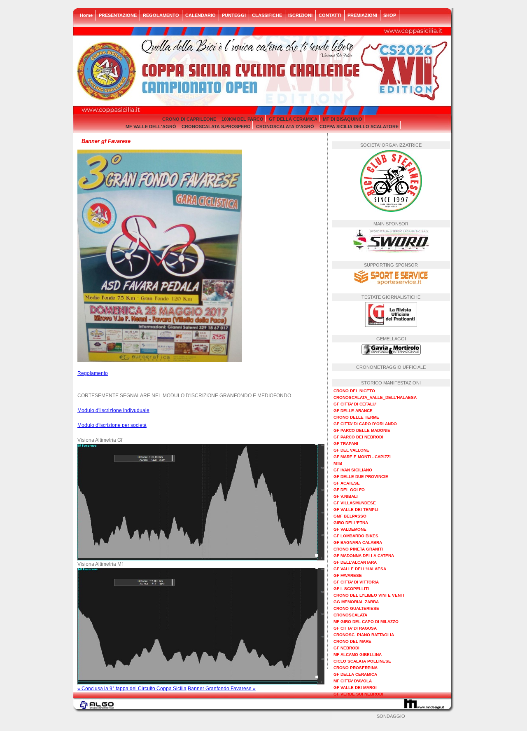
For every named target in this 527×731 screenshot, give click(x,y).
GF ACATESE (346, 483)
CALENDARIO (200, 15)
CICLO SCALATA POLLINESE (362, 661)
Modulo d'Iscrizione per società (112, 425)
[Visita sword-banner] (391, 250)
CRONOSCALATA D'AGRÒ (285, 126)
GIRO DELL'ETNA (350, 522)
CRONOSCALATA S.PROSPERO (216, 126)
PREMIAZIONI (362, 15)
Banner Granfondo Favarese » (222, 688)
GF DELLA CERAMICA (293, 119)
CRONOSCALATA (350, 615)
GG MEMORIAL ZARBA (356, 602)
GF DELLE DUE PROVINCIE (360, 476)
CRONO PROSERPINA (355, 667)
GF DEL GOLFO (349, 489)
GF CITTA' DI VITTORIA (356, 582)
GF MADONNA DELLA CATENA (363, 555)
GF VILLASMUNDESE (354, 503)
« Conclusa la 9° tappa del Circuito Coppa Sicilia (132, 688)
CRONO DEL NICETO (354, 391)
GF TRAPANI (345, 443)
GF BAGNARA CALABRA (357, 542)
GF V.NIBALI (345, 496)
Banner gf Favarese (106, 141)
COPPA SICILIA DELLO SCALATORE (359, 126)
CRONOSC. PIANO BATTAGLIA (363, 635)
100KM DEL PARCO (243, 119)
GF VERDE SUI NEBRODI (358, 694)
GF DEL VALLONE (351, 450)
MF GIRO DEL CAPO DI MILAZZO (366, 621)
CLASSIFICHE (267, 15)
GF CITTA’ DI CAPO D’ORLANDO (365, 424)
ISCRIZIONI (300, 15)
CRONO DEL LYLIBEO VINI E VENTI (368, 595)
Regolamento (92, 373)
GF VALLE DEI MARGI (355, 687)
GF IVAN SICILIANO (352, 470)
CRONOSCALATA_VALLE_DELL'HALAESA (375, 397)
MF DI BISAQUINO (342, 119)
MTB (337, 463)
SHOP (389, 15)
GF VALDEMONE (349, 529)
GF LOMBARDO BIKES (355, 536)
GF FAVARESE (347, 575)
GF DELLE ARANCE (353, 410)
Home (86, 15)
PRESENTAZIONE (118, 15)
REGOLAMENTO (161, 15)
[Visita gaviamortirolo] (391, 352)
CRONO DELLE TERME (356, 417)
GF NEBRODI (346, 648)
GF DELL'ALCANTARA (355, 562)
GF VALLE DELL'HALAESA (359, 569)
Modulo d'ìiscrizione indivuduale (113, 410)
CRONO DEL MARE (352, 641)
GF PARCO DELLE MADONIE (361, 430)
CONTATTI (330, 15)
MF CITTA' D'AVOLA (352, 681)
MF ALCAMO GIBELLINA (357, 654)
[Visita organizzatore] (391, 209)
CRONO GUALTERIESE (356, 608)
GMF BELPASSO (349, 516)
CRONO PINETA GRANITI (358, 549)
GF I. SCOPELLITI (351, 588)
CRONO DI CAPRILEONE (189, 119)
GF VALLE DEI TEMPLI (355, 509)
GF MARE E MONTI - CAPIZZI (362, 457)
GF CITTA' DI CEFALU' (354, 404)
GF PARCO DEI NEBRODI (358, 437)
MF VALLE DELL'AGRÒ (151, 126)
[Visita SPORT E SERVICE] (391, 282)
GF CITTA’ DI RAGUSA (355, 628)
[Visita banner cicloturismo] (391, 324)
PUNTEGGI (234, 15)
